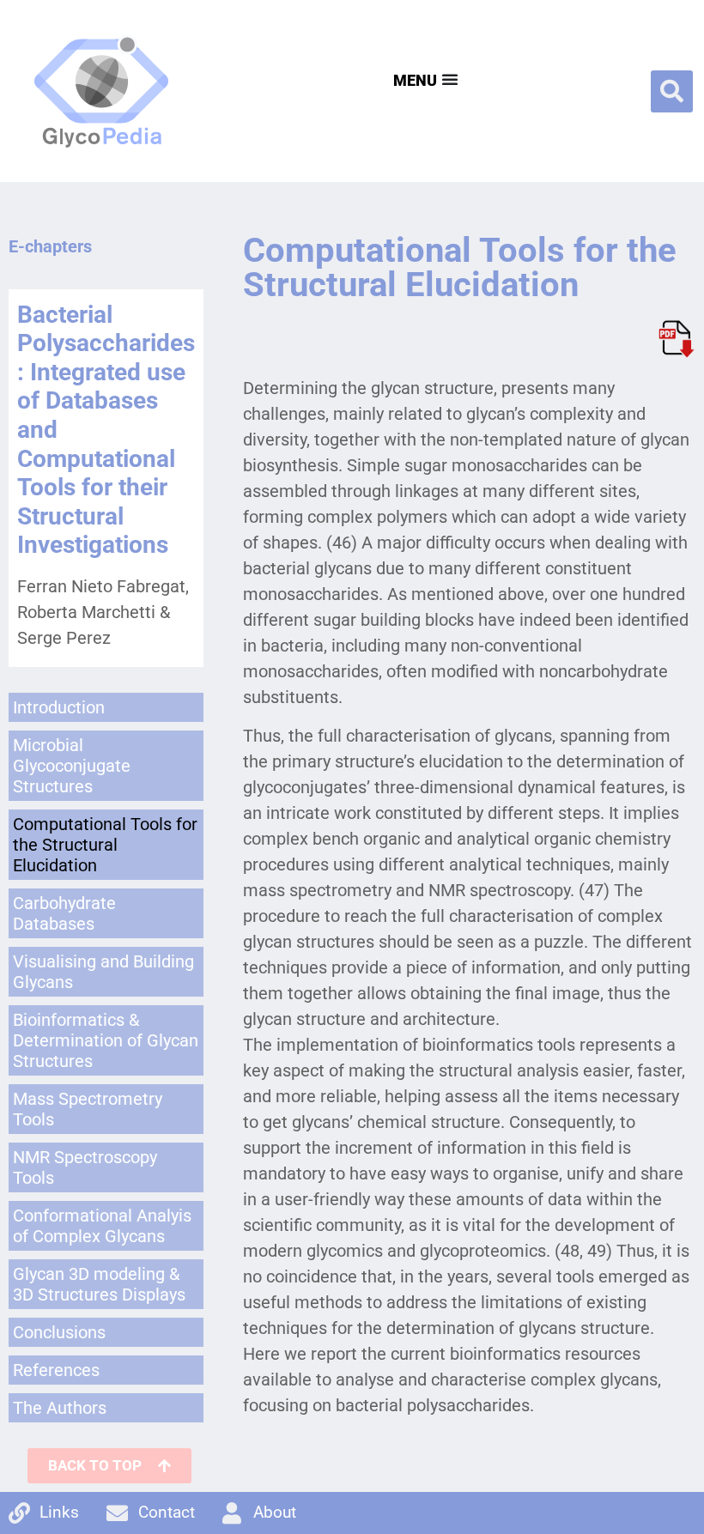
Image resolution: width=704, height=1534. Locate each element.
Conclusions (59, 1332)
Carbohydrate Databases (64, 913)
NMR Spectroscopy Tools (85, 1167)
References (56, 1370)
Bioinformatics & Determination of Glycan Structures (105, 1040)
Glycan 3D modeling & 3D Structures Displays (99, 1284)
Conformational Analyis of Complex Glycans (102, 1225)
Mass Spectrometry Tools (87, 1109)
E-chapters (50, 246)
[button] (672, 91)
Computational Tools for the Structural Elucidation (105, 845)
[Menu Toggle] (423, 79)
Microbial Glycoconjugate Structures (71, 766)
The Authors (59, 1408)
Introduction (59, 707)
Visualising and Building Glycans (103, 971)
